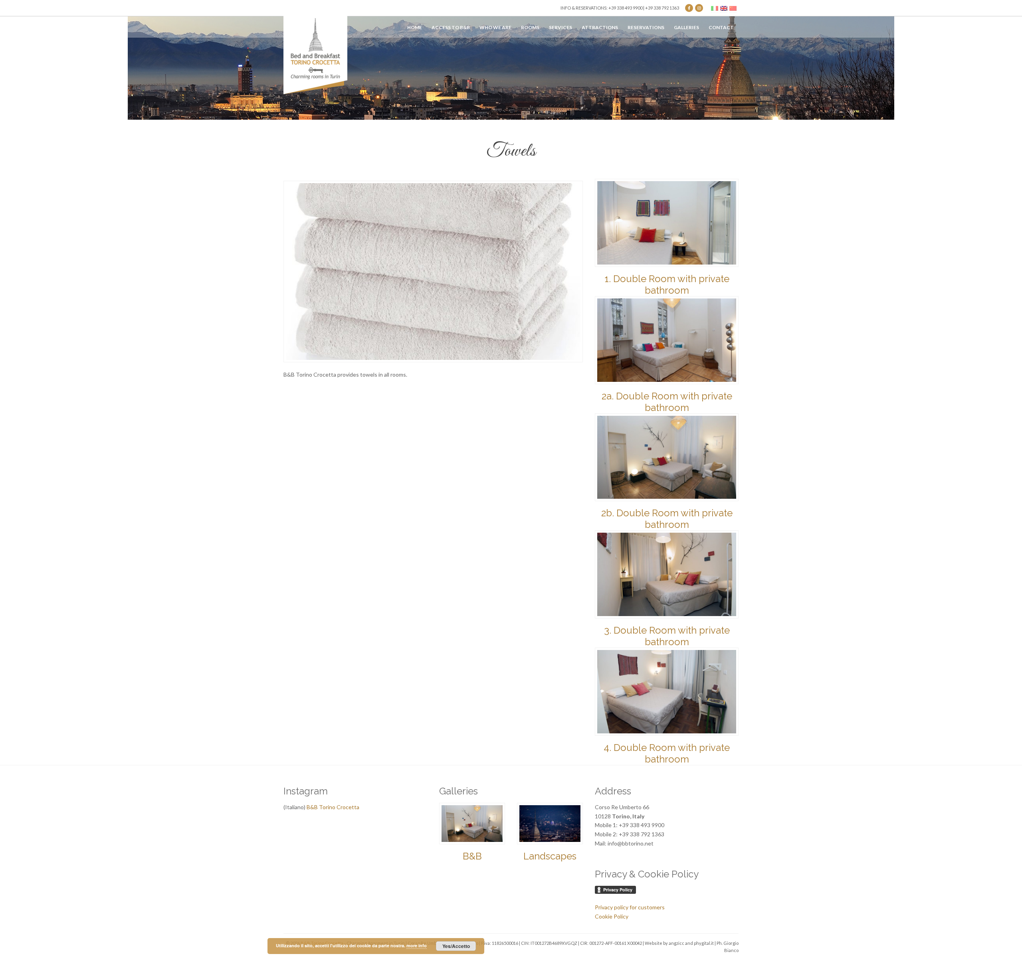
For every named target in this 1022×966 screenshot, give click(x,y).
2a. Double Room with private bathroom (667, 401)
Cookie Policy (611, 916)
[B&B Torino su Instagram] (699, 8)
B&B (472, 856)
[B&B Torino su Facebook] (689, 8)
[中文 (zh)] (733, 7)
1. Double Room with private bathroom (666, 284)
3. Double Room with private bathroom (667, 636)
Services (560, 27)
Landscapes (549, 856)
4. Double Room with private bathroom (667, 753)
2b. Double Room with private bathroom (667, 518)
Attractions (600, 27)
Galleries (686, 27)
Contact (721, 27)
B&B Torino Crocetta (333, 807)
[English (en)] (723, 7)
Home (414, 27)
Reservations (646, 27)
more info (416, 945)
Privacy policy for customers (630, 907)
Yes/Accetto (456, 946)
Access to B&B (451, 27)
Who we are (495, 27)
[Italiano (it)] (714, 7)
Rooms (530, 27)
